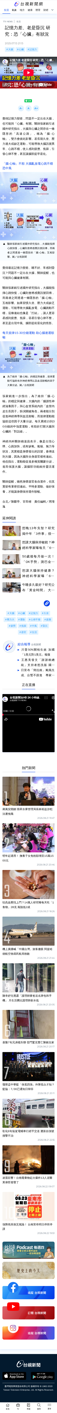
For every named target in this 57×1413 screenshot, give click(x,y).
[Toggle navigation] (49, 1405)
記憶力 (33, 49)
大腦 (10, 49)
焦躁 (23, 625)
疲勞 (13, 625)
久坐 (46, 613)
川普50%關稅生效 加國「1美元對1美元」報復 (38, 652)
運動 (22, 619)
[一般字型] (29, 108)
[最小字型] (21, 108)
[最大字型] (36, 108)
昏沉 (45, 625)
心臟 (21, 49)
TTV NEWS (8, 21)
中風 (34, 625)
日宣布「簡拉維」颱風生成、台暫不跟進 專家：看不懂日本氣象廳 (38, 673)
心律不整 (35, 619)
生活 (18, 21)
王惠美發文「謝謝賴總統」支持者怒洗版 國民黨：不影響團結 (38, 663)
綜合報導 (24, 644)
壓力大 (10, 619)
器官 (23, 632)
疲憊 (48, 619)
